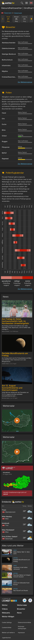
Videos (5, 609)
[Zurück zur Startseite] (8, 3)
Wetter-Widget (8, 617)
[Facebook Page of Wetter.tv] (30, 600)
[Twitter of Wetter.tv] (24, 600)
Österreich (8, 13)
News (19, 613)
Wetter (5, 605)
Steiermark (18, 13)
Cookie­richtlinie (6, 627)
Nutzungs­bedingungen (22, 627)
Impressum (21, 632)
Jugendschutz (6, 637)
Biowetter (21, 609)
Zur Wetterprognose (25, 82)
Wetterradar (22, 605)
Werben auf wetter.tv (8, 632)
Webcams (6, 613)
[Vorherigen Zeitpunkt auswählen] (2, 18)
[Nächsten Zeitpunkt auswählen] (31, 18)
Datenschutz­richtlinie (24, 622)
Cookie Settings (7, 622)
